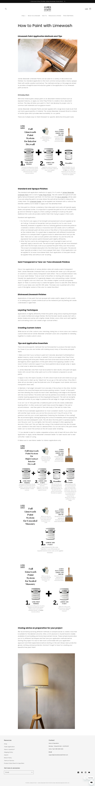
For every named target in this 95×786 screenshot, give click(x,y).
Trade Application (9, 746)
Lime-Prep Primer (45, 195)
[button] (6, 9)
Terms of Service (9, 760)
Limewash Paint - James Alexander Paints (39, 782)
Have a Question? (9, 749)
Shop (5, 744)
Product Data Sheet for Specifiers (14, 763)
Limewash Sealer (35, 201)
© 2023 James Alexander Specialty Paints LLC (59, 782)
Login (86, 9)
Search (6, 755)
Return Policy (8, 758)
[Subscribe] (31, 772)
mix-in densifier (62, 197)
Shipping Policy (8, 752)
